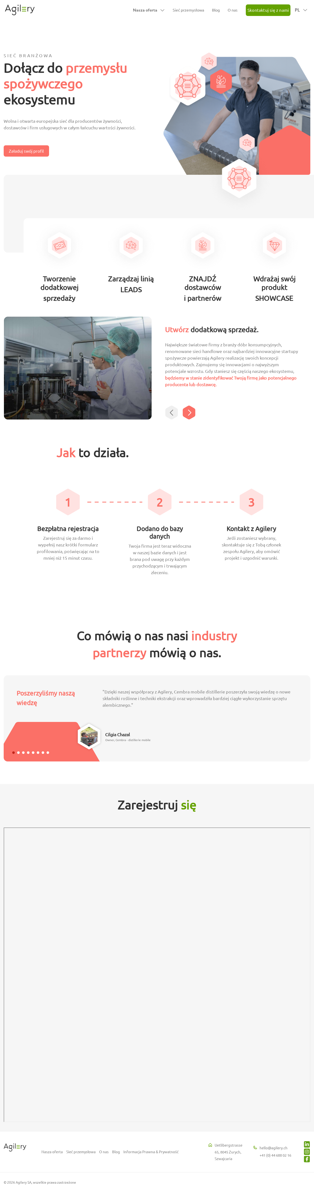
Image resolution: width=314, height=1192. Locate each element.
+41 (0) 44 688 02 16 (275, 1155)
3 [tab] (23, 752)
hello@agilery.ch (274, 1147)
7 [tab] (42, 752)
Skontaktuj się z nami (268, 10)
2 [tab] (18, 752)
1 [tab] (13, 752)
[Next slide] (189, 413)
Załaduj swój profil (26, 150)
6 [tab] (38, 752)
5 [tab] (33, 752)
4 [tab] (28, 752)
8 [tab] (47, 752)
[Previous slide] (172, 413)
